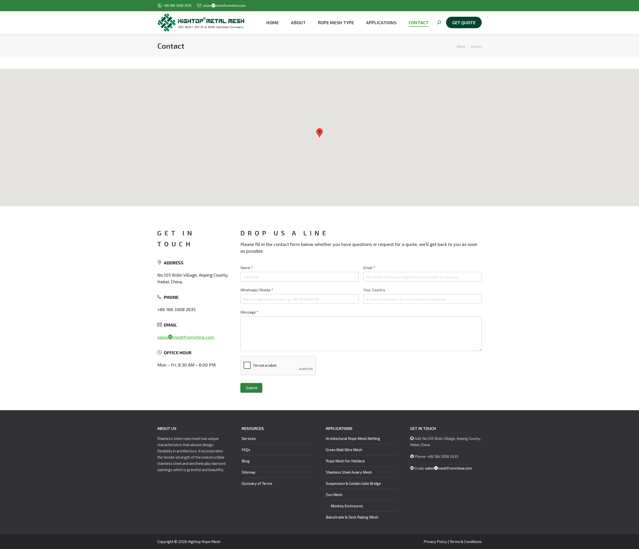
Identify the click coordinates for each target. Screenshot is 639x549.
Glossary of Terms (257, 483)
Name (246, 267)
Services (249, 438)
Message (249, 312)
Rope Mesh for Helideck (345, 461)
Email (369, 267)
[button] (319, 133)
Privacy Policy (435, 541)
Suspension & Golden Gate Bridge (353, 483)
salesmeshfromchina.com (224, 5)
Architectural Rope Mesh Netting (353, 438)
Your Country (374, 290)
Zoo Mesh (334, 494)
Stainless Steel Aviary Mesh (349, 472)
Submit (251, 388)
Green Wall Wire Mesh (344, 449)
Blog (246, 461)
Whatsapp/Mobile (256, 290)
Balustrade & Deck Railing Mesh (352, 517)
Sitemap (248, 472)
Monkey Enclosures (347, 506)
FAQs (246, 449)
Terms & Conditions (466, 541)
